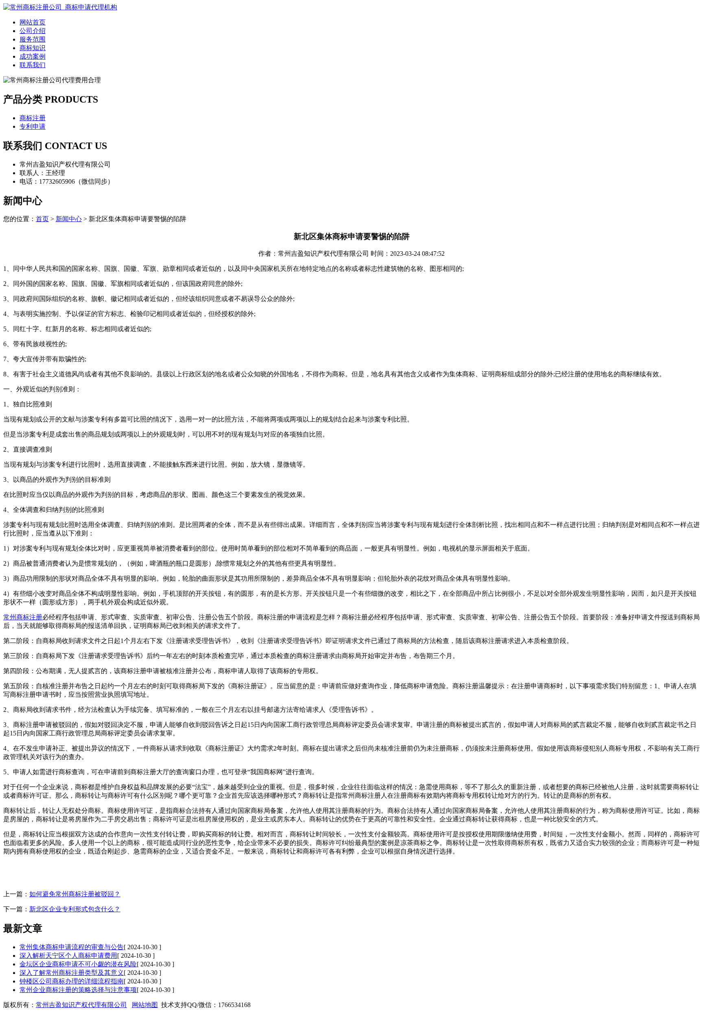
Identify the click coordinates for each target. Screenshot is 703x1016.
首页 (42, 218)
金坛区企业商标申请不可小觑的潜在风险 (78, 964)
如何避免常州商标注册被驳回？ (74, 894)
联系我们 (33, 64)
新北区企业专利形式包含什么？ (74, 909)
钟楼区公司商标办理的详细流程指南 (72, 981)
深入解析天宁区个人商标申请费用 (68, 955)
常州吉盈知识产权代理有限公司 (81, 1004)
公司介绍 (33, 30)
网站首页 (33, 22)
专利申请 (33, 126)
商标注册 (33, 117)
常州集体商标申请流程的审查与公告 (72, 947)
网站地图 (145, 1004)
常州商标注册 (22, 617)
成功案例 (33, 56)
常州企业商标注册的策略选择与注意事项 (78, 989)
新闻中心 (69, 218)
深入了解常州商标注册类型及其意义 (72, 972)
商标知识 (33, 47)
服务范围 (33, 39)
